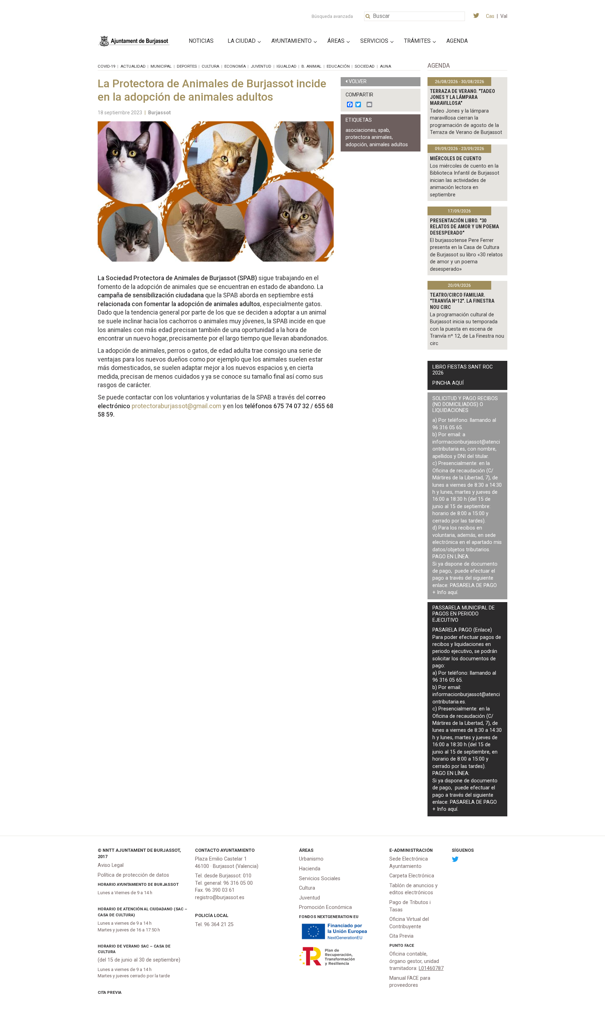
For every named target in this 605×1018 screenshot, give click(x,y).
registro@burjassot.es (219, 898)
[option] (216, 191)
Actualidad (133, 66)
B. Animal (311, 66)
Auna (385, 66)
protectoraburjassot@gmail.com (176, 406)
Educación (338, 66)
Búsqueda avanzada (332, 16)
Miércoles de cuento (455, 159)
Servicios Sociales (319, 879)
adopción (356, 145)
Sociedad (365, 66)
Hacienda (309, 869)
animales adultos (388, 145)
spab (383, 130)
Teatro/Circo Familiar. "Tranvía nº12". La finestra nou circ (462, 301)
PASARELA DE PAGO (473, 585)
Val (503, 16)
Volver (358, 82)
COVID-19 (106, 66)
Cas (490, 16)
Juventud (261, 66)
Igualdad (287, 66)
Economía (235, 66)
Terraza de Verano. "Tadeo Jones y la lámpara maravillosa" (462, 97)
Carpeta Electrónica (411, 876)
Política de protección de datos (133, 875)
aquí (452, 592)
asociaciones (361, 130)
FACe (409, 945)
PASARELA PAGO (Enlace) (462, 630)
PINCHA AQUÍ (448, 383)
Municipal (161, 66)
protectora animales (369, 137)
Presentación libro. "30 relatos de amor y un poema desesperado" (464, 227)
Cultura (210, 66)
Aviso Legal (111, 865)
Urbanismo (311, 859)
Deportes (187, 66)
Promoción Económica (325, 907)
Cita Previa (109, 992)
